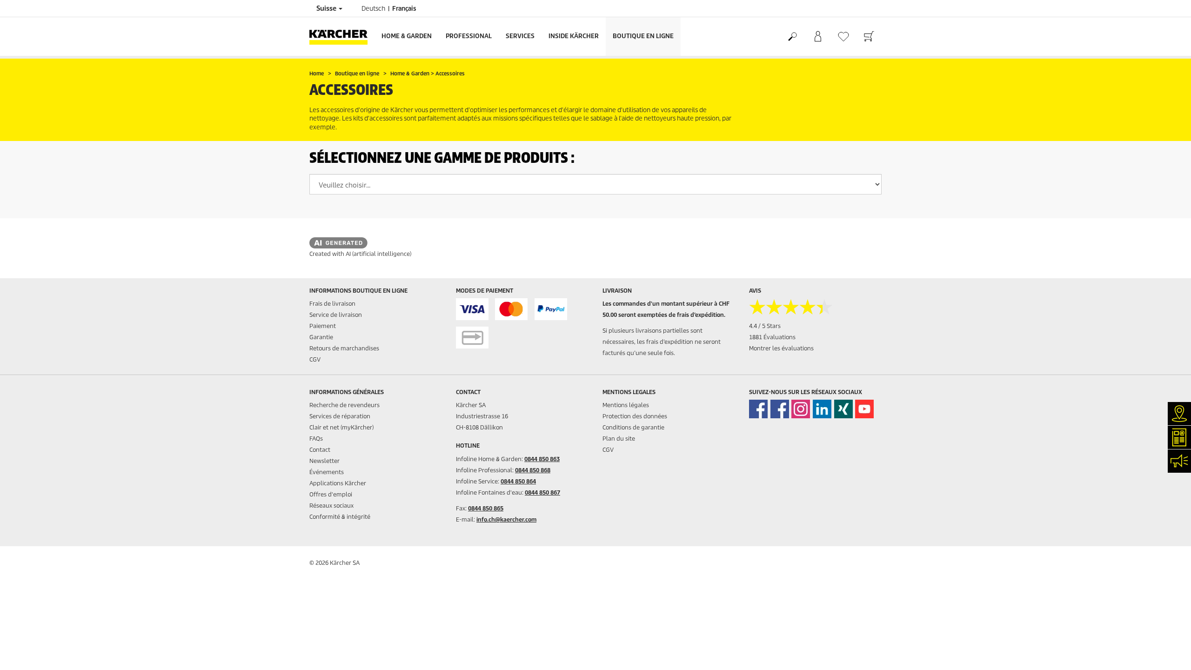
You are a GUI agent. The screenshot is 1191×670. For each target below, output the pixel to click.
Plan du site (618, 438)
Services (520, 36)
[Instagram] (800, 409)
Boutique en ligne (643, 36)
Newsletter (324, 460)
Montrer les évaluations (781, 348)
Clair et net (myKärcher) (341, 427)
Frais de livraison (332, 303)
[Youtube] (864, 409)
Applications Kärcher (337, 483)
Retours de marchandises (344, 348)
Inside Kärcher (574, 36)
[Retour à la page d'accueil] (342, 36)
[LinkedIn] (822, 409)
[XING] (843, 409)
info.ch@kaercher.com (506, 519)
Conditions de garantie (633, 427)
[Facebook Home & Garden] (758, 409)
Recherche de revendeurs (344, 405)
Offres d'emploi (330, 494)
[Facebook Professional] (779, 409)
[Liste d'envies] (843, 36)
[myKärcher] (817, 37)
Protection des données (634, 416)
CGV (315, 359)
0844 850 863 (542, 459)
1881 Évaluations (772, 337)
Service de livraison (335, 314)
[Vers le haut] (1167, 651)
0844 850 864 (518, 481)
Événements (326, 472)
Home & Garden (406, 36)
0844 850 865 (485, 508)
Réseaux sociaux (331, 505)
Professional (469, 36)
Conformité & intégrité (339, 516)
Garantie (321, 337)
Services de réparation (339, 416)
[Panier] (869, 37)
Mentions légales (625, 405)
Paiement (322, 325)
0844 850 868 (532, 470)
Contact (319, 449)
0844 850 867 (542, 492)
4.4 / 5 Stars (765, 325)
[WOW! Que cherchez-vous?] (792, 37)
